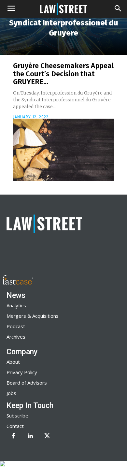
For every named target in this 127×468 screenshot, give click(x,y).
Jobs (11, 393)
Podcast (16, 326)
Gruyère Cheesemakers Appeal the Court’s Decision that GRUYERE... (63, 73)
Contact (15, 426)
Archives (16, 336)
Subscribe (17, 415)
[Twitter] (47, 436)
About (13, 361)
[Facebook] (13, 436)
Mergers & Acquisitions (33, 316)
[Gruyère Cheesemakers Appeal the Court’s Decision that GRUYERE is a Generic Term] (63, 150)
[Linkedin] (30, 436)
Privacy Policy (22, 372)
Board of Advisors (27, 382)
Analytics (16, 305)
